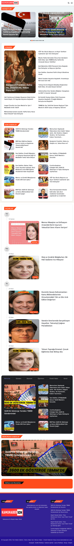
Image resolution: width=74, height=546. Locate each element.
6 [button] (37, 40)
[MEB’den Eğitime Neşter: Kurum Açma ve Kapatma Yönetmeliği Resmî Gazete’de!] (18, 24)
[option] (18, 24)
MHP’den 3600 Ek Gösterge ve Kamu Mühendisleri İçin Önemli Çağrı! (25, 192)
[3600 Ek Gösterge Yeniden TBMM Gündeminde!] (9, 133)
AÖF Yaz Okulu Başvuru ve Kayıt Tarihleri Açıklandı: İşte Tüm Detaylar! (52, 52)
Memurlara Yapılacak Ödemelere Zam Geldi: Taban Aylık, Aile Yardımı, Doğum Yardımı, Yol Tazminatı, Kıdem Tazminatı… (60, 133)
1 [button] (30, 40)
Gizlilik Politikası (39, 542)
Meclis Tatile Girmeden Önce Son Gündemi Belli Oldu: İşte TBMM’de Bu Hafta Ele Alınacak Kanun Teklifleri (53, 60)
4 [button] (34, 40)
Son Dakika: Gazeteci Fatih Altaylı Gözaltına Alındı (53, 73)
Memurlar (7, 378)
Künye (65, 542)
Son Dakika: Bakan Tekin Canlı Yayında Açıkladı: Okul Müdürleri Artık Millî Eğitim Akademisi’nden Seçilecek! (25, 168)
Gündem (18, 378)
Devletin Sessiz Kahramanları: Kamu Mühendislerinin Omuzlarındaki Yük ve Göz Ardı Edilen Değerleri (55, 296)
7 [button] (39, 40)
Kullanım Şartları (49, 542)
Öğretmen (41, 378)
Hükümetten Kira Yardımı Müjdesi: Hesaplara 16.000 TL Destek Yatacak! (53, 92)
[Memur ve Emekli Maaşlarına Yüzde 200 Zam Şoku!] (9, 181)
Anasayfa (31, 542)
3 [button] (33, 40)
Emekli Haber (54, 378)
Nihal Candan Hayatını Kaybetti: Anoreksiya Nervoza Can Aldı (53, 79)
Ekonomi (29, 378)
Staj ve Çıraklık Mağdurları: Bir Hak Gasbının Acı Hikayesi (55, 258)
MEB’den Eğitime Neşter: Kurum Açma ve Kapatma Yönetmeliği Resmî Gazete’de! (17, 32)
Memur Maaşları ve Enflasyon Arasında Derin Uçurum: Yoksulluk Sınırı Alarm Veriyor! (54, 225)
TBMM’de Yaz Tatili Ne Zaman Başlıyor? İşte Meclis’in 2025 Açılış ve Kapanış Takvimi (53, 106)
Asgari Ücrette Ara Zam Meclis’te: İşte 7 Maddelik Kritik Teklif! (17, 106)
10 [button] (43, 40)
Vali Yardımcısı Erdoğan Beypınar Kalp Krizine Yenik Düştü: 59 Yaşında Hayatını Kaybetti (19, 98)
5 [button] (36, 40)
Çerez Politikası (58, 542)
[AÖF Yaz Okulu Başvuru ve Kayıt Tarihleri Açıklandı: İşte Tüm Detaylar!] (43, 181)
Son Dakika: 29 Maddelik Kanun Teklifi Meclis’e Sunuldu (58, 155)
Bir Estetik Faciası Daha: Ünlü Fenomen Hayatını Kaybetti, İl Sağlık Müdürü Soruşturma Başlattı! (51, 99)
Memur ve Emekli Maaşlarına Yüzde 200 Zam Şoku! (25, 178)
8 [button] (40, 40)
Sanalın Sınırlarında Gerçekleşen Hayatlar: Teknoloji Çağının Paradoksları (56, 323)
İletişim (70, 542)
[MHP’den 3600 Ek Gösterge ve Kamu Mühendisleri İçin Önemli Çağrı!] (9, 194)
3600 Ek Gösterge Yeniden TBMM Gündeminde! (24, 130)
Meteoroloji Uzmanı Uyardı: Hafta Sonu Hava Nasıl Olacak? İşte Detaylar (19, 113)
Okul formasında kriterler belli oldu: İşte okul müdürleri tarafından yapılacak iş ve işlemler (58, 193)
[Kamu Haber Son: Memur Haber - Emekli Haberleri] (9, 2)
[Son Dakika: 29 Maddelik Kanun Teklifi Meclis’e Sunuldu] (43, 157)
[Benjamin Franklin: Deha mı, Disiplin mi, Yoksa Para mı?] (20, 72)
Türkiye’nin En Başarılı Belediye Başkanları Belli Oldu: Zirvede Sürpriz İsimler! (53, 86)
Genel (65, 378)
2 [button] (31, 40)
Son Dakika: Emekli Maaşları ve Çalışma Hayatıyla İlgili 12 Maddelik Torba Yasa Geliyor (53, 32)
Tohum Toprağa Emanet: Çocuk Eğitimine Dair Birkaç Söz (55, 350)
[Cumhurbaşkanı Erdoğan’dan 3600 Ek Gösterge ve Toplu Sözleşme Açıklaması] (43, 169)
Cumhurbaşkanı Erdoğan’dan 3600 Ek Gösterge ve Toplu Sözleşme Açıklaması (59, 168)
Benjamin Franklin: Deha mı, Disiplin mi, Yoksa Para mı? (59, 142)
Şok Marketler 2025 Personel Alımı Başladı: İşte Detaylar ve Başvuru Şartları (53, 67)
